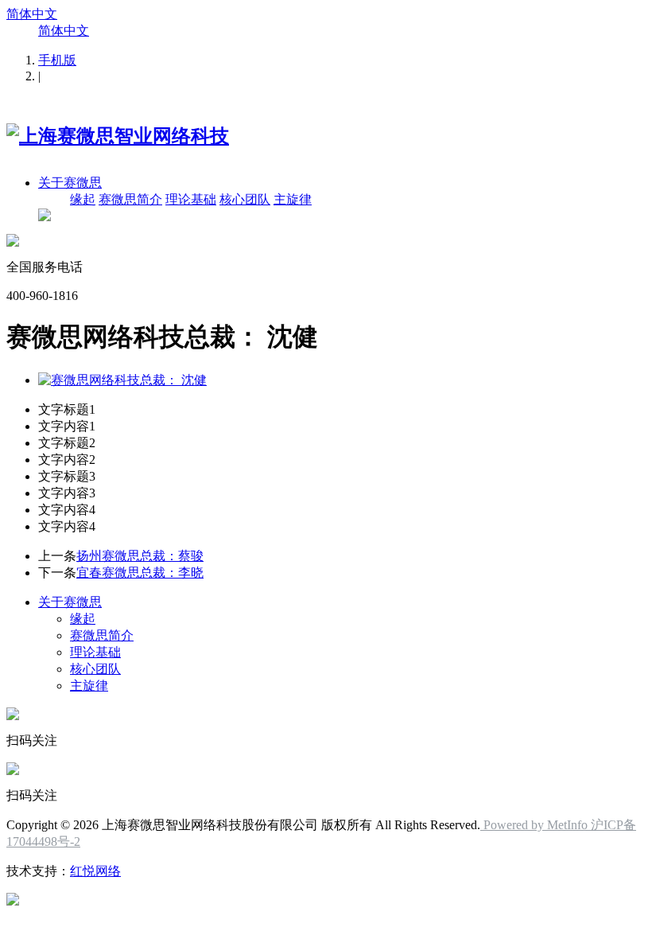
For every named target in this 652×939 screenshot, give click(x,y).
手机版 (57, 60)
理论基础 (190, 199)
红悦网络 (95, 871)
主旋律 (293, 199)
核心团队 (244, 199)
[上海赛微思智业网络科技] (117, 136)
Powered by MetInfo (535, 825)
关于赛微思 (70, 182)
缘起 (82, 199)
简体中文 (31, 14)
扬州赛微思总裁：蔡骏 (140, 556)
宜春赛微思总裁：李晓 (140, 572)
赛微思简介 (130, 199)
